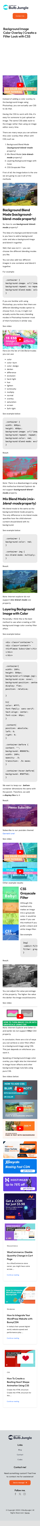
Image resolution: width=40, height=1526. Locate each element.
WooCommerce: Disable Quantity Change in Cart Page (20, 1256)
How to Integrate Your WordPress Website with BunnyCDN (19, 1319)
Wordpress (11, 1309)
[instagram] (24, 1494)
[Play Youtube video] (20, 85)
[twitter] (20, 1494)
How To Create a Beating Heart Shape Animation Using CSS (18, 1382)
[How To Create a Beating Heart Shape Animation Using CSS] (20, 1351)
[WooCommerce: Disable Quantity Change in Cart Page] (20, 1225)
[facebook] (15, 1494)
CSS (8, 1372)
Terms (27, 1513)
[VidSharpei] (20, 1142)
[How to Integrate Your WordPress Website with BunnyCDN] (20, 1288)
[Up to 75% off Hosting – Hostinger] (20, 1177)
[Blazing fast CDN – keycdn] (20, 1160)
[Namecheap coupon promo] (20, 1194)
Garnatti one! (9, 833)
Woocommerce (12, 1246)
